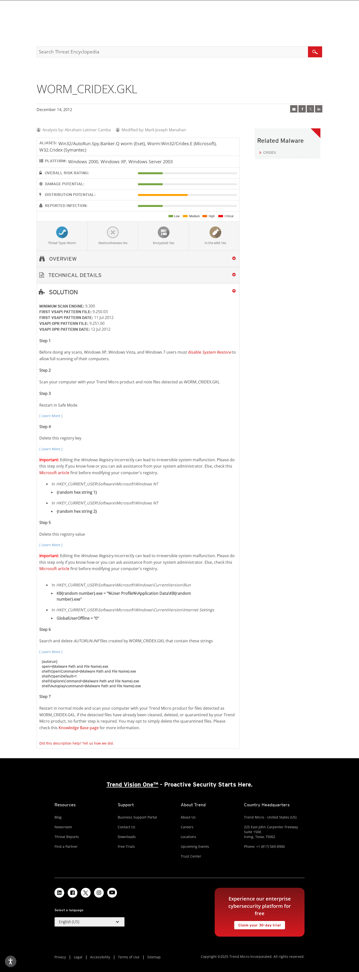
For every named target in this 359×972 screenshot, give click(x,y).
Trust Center (191, 856)
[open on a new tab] (86, 893)
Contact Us (126, 827)
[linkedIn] (318, 109)
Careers (187, 827)
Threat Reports (66, 836)
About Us (188, 817)
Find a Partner (66, 846)
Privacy (60, 957)
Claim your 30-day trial (257, 924)
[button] (138, 275)
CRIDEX (269, 152)
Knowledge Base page (79, 727)
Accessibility (100, 957)
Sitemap (154, 957)
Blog (58, 817)
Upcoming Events (195, 846)
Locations (188, 836)
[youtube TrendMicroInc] (112, 893)
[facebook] (302, 109)
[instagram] (99, 893)
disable (209, 352)
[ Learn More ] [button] (51, 415)
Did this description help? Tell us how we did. (76, 743)
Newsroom (63, 827)
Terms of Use (128, 957)
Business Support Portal (137, 817)
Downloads (127, 836)
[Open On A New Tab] (310, 109)
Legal (78, 957)
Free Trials (126, 846)
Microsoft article (54, 472)
